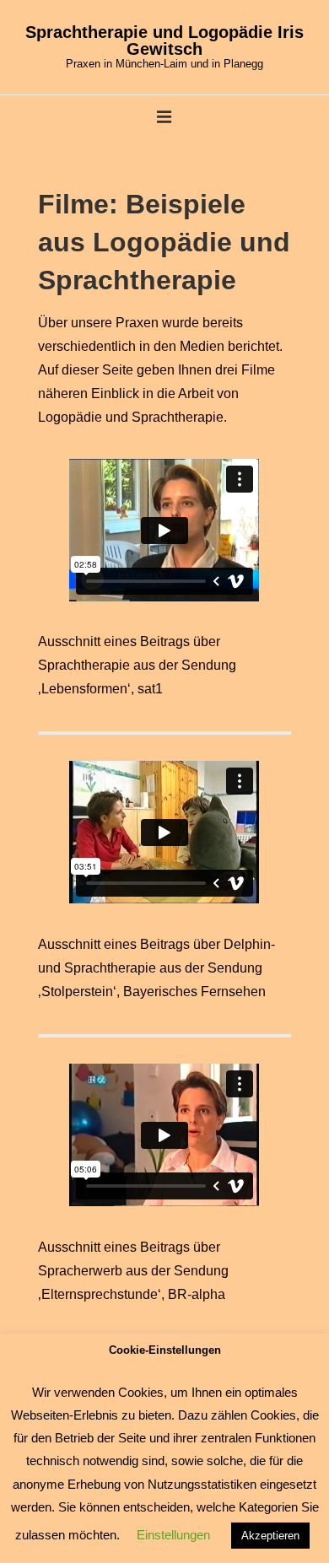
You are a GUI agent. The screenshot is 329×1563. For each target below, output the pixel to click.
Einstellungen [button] (173, 1535)
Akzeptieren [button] (270, 1535)
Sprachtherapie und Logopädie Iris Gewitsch (164, 40)
